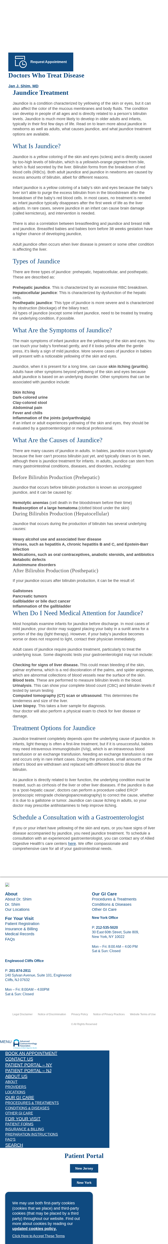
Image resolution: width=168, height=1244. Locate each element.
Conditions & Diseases (111, 904)
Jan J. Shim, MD (23, 86)
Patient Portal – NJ (28, 1070)
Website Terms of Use (143, 1014)
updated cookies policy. (34, 1228)
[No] (71, 1237)
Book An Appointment (31, 1053)
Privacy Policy (79, 1014)
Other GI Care (104, 909)
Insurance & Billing (21, 929)
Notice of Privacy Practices (109, 1014)
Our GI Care (19, 1097)
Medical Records (19, 934)
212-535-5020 (107, 927)
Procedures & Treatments (114, 899)
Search (14, 1145)
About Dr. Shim (18, 899)
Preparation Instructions (31, 1134)
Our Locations (17, 909)
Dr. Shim (12, 904)
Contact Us (19, 1059)
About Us (16, 1076)
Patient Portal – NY (28, 1065)
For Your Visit (22, 1118)
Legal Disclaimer (22, 1014)
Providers (15, 1087)
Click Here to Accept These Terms (38, 1236)
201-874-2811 (20, 971)
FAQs (10, 939)
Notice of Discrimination (52, 1014)
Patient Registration (22, 924)
